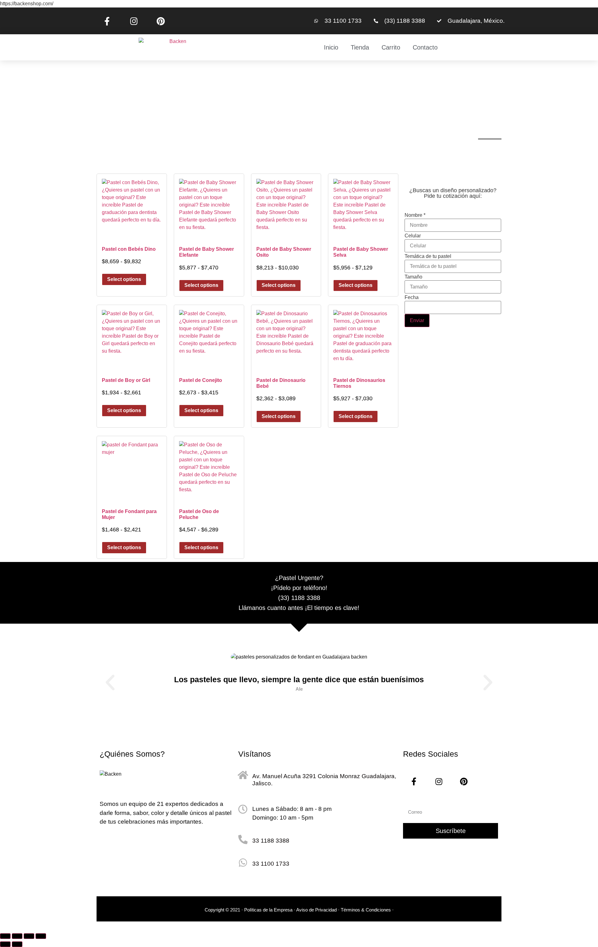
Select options (124, 279)
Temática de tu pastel (428, 256)
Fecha (412, 297)
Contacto (425, 47)
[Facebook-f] (106, 20)
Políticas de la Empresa (268, 909)
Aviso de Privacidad (316, 909)
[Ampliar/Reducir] (5, 936)
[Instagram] (133, 20)
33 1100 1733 (270, 863)
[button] (110, 682)
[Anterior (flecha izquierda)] (5, 944)
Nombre (415, 215)
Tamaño (413, 276)
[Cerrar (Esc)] (41, 936)
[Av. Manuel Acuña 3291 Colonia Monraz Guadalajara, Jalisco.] (243, 775)
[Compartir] (29, 936)
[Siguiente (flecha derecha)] (17, 944)
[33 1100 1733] (243, 862)
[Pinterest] (160, 20)
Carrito (391, 47)
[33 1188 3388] (243, 839)
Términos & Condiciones (366, 909)
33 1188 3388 (270, 840)
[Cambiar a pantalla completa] (17, 936)
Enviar (417, 320)
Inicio (331, 47)
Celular (413, 235)
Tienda (360, 47)
